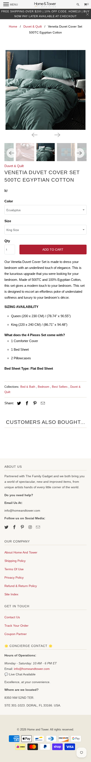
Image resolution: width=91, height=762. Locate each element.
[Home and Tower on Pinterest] (22, 527)
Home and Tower (37, 729)
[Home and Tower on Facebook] (14, 527)
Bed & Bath (28, 386)
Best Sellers (60, 386)
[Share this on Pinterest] (34, 403)
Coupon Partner (15, 634)
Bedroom (44, 386)
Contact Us (12, 617)
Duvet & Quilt (32, 26)
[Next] (57, 135)
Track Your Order (16, 625)
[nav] (10, 4)
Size (7, 221)
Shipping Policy (15, 561)
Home (13, 26)
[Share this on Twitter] (18, 403)
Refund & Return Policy (20, 586)
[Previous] (34, 135)
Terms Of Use (14, 569)
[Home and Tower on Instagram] (30, 527)
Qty (7, 241)
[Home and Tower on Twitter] (6, 527)
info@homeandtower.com (32, 669)
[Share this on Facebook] (26, 403)
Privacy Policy (14, 577)
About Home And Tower (20, 552)
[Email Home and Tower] (38, 527)
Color (8, 201)
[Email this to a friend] (42, 403)
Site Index (11, 594)
